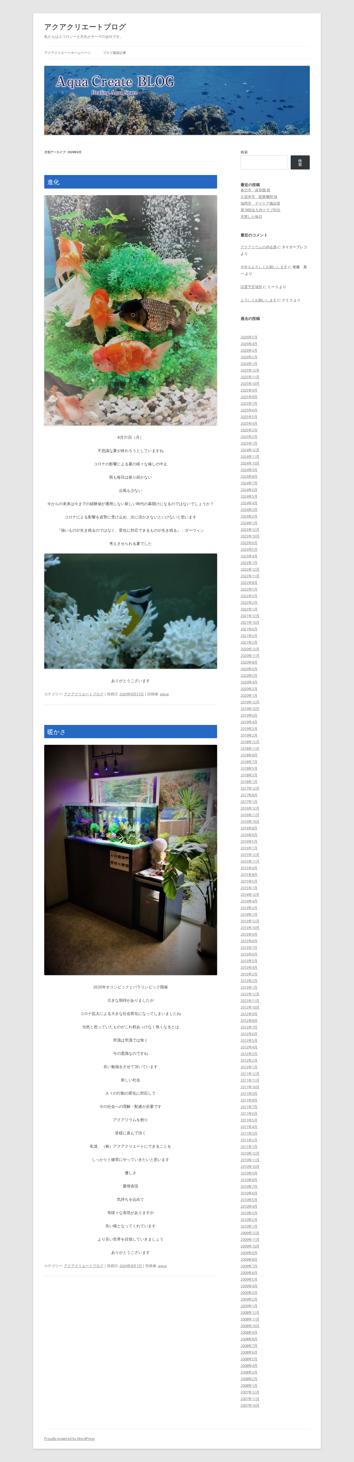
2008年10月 (250, 1325)
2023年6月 (249, 542)
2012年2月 (249, 1060)
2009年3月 (249, 1292)
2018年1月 (249, 781)
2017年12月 (250, 788)
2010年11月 (250, 1159)
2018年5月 (249, 768)
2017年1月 (249, 801)
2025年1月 (249, 443)
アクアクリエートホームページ (67, 52)
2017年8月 (249, 794)
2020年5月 (249, 675)
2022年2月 (249, 602)
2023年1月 (249, 562)
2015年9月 (249, 867)
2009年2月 (249, 1299)
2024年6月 (249, 489)
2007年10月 (250, 1405)
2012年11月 (250, 1000)
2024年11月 (250, 456)
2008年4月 (249, 1365)
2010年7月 (249, 1186)
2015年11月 (250, 861)
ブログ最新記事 (114, 52)
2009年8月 (249, 1259)
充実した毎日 (251, 216)
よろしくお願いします (259, 299)
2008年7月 (249, 1345)
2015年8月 (249, 874)
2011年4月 (249, 1126)
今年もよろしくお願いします (264, 266)
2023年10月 (250, 536)
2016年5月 (249, 841)
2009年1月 (249, 1305)
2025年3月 (249, 429)
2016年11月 (250, 814)
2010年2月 (249, 1219)
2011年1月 (249, 1146)
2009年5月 (249, 1279)
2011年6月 (249, 1113)
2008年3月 (249, 1372)
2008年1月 (249, 1385)
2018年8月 (249, 755)
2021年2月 (249, 642)
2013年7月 (249, 947)
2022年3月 (249, 595)
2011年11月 (250, 1080)
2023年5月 (249, 549)
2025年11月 (250, 376)
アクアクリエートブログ (85, 27)
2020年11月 (250, 655)
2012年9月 (249, 1013)
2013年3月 (249, 974)
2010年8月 (249, 1179)
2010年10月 (250, 1166)
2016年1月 (249, 847)
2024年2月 (249, 516)
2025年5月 (249, 416)
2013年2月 (249, 980)
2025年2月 (249, 436)
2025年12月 (250, 370)
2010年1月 (249, 1226)
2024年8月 (249, 476)
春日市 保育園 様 (255, 189)
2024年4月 (249, 502)
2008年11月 (250, 1319)
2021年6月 (249, 628)
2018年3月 (249, 774)
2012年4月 (249, 1047)
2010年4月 (249, 1206)
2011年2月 (249, 1139)
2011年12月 (250, 1073)
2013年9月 (249, 934)
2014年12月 (250, 894)
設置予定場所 (251, 286)
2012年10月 (250, 1007)
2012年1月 (249, 1066)
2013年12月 (250, 920)
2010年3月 (249, 1212)
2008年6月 (249, 1352)
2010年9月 (249, 1173)
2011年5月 (249, 1120)
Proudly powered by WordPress (69, 1438)
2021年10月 (250, 622)
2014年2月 (249, 907)
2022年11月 (250, 575)
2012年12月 (250, 993)
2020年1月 (249, 695)
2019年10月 (250, 708)
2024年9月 (249, 469)
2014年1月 (249, 914)
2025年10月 (250, 383)
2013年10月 (250, 927)
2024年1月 (249, 522)
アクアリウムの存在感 (259, 246)
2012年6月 (249, 1033)
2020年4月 (249, 682)
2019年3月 (249, 728)
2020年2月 (249, 688)
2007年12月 (250, 1392)
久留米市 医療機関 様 (259, 196)
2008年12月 (250, 1312)
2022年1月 (249, 609)
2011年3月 (249, 1133)
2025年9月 (249, 390)
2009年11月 (250, 1239)
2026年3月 (249, 350)
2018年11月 (250, 748)
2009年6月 (249, 1272)
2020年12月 (250, 648)
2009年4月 (249, 1285)
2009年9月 (249, 1252)
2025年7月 (249, 403)
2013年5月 (249, 960)
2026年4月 (249, 343)
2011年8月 (249, 1100)
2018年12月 (250, 741)
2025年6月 (249, 410)
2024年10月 (250, 463)
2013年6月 (249, 954)
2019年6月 (249, 715)
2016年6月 (249, 834)
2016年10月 (250, 821)
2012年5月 (249, 1040)
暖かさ (56, 731)
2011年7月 (249, 1106)
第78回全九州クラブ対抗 (260, 209)
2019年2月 (249, 735)
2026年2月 (249, 356)
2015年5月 (249, 881)
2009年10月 (250, 1246)
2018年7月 (249, 761)
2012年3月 (249, 1053)
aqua (164, 693)
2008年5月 (249, 1358)
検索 (244, 152)
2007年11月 (250, 1398)
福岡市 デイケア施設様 (260, 203)
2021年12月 (250, 615)
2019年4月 (249, 721)
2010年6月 (249, 1193)
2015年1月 (249, 887)
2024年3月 (249, 509)
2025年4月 (249, 423)
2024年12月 (250, 449)
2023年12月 (250, 529)
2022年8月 (249, 582)
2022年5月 (249, 589)
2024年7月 (249, 483)
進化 (53, 181)
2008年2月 (249, 1378)
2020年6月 (249, 668)
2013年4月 (249, 967)
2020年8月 (249, 662)
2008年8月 (249, 1338)
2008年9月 (249, 1332)
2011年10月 (250, 1086)
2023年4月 (249, 556)
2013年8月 (249, 940)
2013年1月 (249, 987)
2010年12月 (250, 1153)
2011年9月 (249, 1093)
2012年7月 (249, 1027)
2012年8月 (249, 1020)
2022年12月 (250, 569)
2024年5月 (249, 496)
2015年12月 (250, 854)
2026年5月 (249, 337)
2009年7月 (249, 1265)
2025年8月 (249, 396)
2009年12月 (250, 1232)
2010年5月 (249, 1199)
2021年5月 (249, 635)
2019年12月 (250, 701)
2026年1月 (249, 363)
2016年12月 (250, 808)
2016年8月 (249, 828)
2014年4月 (249, 901)
